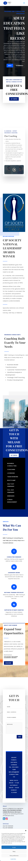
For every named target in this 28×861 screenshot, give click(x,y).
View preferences (14, 855)
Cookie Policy (13, 859)
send (19, 737)
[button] (26, 830)
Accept (14, 847)
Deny (14, 851)
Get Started (14, 99)
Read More (8, 663)
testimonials (19, 65)
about (10, 65)
